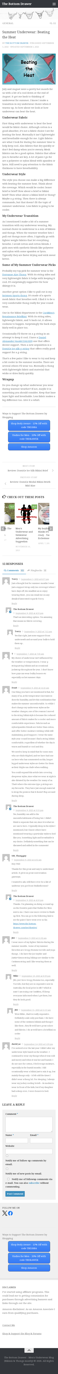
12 (54, 23)
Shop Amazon (29, 446)
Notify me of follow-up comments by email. (25, 1162)
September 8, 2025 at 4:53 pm (29, 613)
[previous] (3, 528)
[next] (50, 528)
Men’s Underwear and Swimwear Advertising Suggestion (24, 535)
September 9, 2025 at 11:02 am (32, 938)
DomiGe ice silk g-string (15, 348)
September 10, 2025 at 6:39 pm (36, 976)
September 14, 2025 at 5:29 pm (38, 1044)
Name (9, 1135)
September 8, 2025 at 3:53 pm (29, 810)
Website (9, 1146)
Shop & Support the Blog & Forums (21, 1333)
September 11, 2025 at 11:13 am (36, 1010)
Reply (14, 603)
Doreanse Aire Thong (14, 274)
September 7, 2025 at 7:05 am (30, 654)
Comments (15, 570)
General (8, 23)
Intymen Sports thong (14, 295)
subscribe (34, 1183)
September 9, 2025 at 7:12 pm (38, 631)
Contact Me (8, 1325)
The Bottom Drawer (17, 4)
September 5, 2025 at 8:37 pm (35, 579)
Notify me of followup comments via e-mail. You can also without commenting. (28, 1183)
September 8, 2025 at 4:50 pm (29, 900)
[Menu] (54, 4)
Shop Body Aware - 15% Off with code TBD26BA (29, 425)
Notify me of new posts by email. (23, 1173)
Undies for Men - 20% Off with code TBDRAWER (29, 437)
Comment (11, 1114)
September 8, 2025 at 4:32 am (27, 860)
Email (34, 1135)
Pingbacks (38, 570)
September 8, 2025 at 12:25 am (35, 688)
